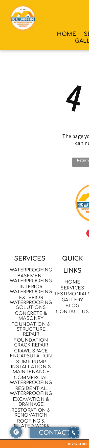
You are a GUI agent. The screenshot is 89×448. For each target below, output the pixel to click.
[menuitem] (67, 34)
